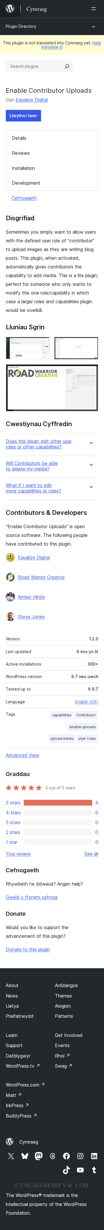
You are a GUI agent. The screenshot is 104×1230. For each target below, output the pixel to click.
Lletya (12, 1006)
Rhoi (62, 1056)
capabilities (62, 715)
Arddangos (66, 985)
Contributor (86, 715)
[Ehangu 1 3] (42, 345)
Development (26, 183)
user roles (87, 738)
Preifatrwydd (20, 1016)
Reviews (21, 153)
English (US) (86, 701)
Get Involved (69, 1035)
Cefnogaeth (24, 198)
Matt (14, 1095)
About (12, 985)
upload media (62, 738)
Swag (64, 1066)
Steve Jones (31, 616)
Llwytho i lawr (23, 115)
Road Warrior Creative (41, 577)
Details (19, 138)
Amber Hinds (31, 597)
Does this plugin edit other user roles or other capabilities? (39, 444)
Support (14, 1045)
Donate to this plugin (28, 949)
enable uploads (82, 727)
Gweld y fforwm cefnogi (31, 897)
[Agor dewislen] (95, 8)
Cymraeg (28, 1142)
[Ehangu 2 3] (90, 345)
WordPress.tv (23, 1066)
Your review (18, 854)
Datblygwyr (18, 1056)
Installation (23, 168)
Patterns (64, 1016)
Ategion (63, 1006)
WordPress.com (25, 1085)
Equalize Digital (32, 100)
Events (62, 1045)
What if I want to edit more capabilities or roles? (33, 488)
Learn (12, 1035)
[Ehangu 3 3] (90, 372)
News (12, 996)
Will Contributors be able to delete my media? (32, 466)
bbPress (17, 1105)
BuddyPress (21, 1116)
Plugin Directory (21, 26)
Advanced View (22, 755)
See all (91, 854)
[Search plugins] (67, 66)
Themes (63, 996)
